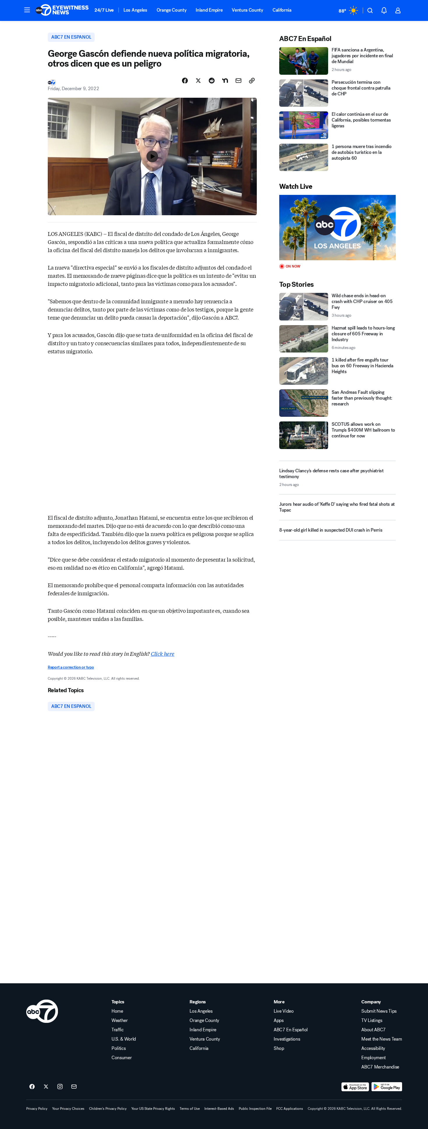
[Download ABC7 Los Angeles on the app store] (355, 1086)
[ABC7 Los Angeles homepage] (62, 10)
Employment (373, 1057)
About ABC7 (373, 1030)
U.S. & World (124, 1039)
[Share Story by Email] (238, 81)
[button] (27, 10)
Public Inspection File (255, 1108)
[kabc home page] (42, 1011)
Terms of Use (190, 1108)
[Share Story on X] (198, 81)
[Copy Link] (252, 81)
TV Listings (371, 1020)
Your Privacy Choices (68, 1108)
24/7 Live (104, 10)
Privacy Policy (36, 1108)
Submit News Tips (379, 1011)
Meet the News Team (381, 1039)
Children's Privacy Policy (108, 1108)
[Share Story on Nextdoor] (225, 81)
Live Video (284, 1011)
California (282, 10)
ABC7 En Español (291, 1030)
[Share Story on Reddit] (212, 81)
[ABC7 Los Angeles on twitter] (46, 1087)
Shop (279, 1048)
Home (117, 1011)
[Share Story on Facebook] (185, 81)
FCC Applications (289, 1108)
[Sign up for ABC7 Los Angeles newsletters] (74, 1087)
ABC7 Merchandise (380, 1067)
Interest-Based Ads (219, 1108)
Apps (279, 1020)
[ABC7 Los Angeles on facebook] (32, 1087)
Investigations (287, 1039)
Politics (118, 1048)
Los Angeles (135, 10)
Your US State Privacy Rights (153, 1108)
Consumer (122, 1057)
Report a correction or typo (71, 667)
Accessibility (373, 1048)
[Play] (337, 227)
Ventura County (247, 10)
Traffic (118, 1030)
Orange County (172, 10)
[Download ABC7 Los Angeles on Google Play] (387, 1086)
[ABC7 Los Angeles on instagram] (60, 1087)
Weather (120, 1020)
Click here (162, 653)
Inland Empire (209, 10)
